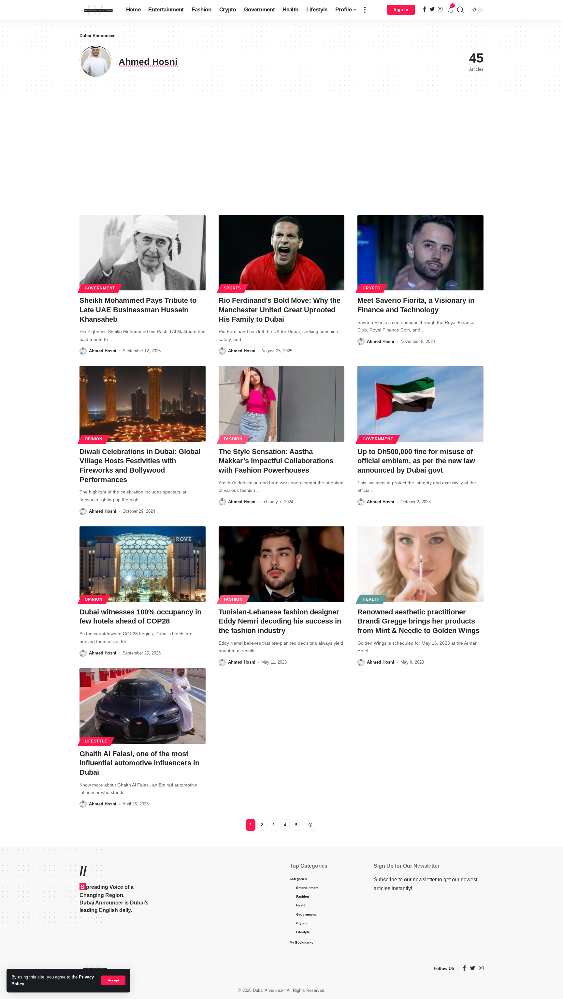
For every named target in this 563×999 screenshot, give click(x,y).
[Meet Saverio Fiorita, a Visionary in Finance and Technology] (420, 253)
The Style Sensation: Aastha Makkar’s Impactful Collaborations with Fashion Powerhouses (276, 461)
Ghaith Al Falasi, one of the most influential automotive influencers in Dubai (139, 763)
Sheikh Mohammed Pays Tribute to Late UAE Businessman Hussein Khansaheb (137, 309)
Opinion (94, 439)
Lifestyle (96, 741)
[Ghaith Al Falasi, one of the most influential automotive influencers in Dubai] (142, 706)
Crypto (371, 288)
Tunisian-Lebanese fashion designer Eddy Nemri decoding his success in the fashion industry (280, 621)
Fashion (233, 439)
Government (100, 288)
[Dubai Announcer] (97, 10)
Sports (232, 288)
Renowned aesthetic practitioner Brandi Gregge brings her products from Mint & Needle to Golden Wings (418, 621)
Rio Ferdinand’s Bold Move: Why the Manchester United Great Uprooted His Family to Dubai (279, 309)
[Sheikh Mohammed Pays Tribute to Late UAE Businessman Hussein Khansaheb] (142, 253)
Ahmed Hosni (102, 350)
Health (371, 599)
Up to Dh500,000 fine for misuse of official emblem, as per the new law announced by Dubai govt (416, 461)
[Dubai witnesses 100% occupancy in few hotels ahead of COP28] (142, 564)
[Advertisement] (281, 153)
